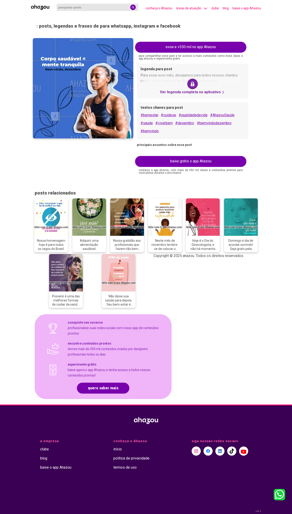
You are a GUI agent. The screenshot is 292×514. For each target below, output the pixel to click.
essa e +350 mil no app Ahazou (191, 47)
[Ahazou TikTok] (231, 451)
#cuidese (168, 115)
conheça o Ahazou (159, 8)
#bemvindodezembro (214, 123)
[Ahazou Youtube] (243, 451)
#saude (147, 123)
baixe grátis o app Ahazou (190, 161)
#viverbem (164, 123)
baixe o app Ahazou (246, 8)
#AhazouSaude (222, 115)
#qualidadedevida (193, 115)
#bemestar (149, 115)
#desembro (184, 123)
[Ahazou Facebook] (208, 451)
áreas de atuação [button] (188, 8)
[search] (133, 7)
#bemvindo (150, 131)
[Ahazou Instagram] (196, 451)
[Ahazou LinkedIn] (219, 451)
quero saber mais (103, 388)
